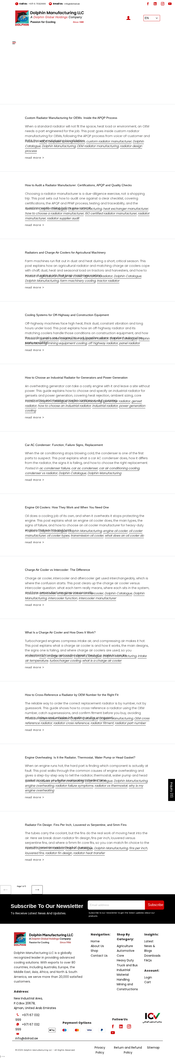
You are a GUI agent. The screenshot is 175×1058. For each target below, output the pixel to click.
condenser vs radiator (41, 473)
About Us (97, 946)
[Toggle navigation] (14, 43)
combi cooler (49, 338)
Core (120, 955)
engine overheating (39, 786)
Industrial (123, 970)
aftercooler (47, 593)
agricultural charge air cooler (60, 276)
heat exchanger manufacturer (125, 209)
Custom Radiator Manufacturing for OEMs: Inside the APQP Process (71, 118)
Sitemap (153, 1047)
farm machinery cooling (78, 281)
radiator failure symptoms (74, 786)
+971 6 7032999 (37, 3)
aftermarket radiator (54, 718)
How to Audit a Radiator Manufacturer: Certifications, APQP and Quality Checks (78, 185)
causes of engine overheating (61, 781)
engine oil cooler (115, 531)
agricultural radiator (97, 276)
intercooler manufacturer (97, 598)
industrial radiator (105, 406)
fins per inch (138, 848)
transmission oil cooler (87, 535)
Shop (94, 951)
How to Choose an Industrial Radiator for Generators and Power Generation (76, 377)
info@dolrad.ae (72, 3)
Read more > (34, 157)
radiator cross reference (71, 723)
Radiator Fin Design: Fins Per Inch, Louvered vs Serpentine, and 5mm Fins (76, 824)
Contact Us (99, 955)
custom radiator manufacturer (108, 141)
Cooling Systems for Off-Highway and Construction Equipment (67, 315)
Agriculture (125, 946)
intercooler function (62, 598)
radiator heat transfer (89, 853)
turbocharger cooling (65, 660)
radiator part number (130, 723)
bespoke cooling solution (66, 141)
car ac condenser (84, 468)
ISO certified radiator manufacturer (111, 213)
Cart (147, 982)
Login (148, 977)
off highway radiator (103, 343)
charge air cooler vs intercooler (80, 593)
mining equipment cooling (67, 343)
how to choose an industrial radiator (64, 406)
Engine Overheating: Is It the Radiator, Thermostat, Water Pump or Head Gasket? (80, 757)
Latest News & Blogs (149, 946)
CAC (42, 656)
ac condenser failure (54, 468)
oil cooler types (58, 535)
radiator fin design (58, 853)
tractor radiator (108, 281)
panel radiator (129, 343)
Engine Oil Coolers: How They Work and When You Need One (67, 507)
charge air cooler (60, 656)
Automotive (125, 951)
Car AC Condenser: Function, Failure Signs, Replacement (64, 445)
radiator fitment (102, 723)
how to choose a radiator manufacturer (54, 213)
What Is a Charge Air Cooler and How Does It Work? (60, 632)
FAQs (148, 960)
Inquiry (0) (171, 790)
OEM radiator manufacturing (98, 146)
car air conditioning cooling (119, 468)
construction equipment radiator (84, 338)
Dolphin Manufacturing (59, 146)
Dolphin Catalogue (53, 209)
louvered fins (34, 853)
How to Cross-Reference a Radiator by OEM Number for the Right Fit (71, 694)
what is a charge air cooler (101, 660)
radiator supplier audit (63, 218)
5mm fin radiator (51, 848)
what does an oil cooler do (124, 535)
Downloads (152, 955)
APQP (43, 141)
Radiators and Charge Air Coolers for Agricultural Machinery (65, 252)
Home (95, 941)
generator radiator (116, 401)
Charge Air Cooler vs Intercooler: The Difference (57, 569)
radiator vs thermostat (111, 786)
